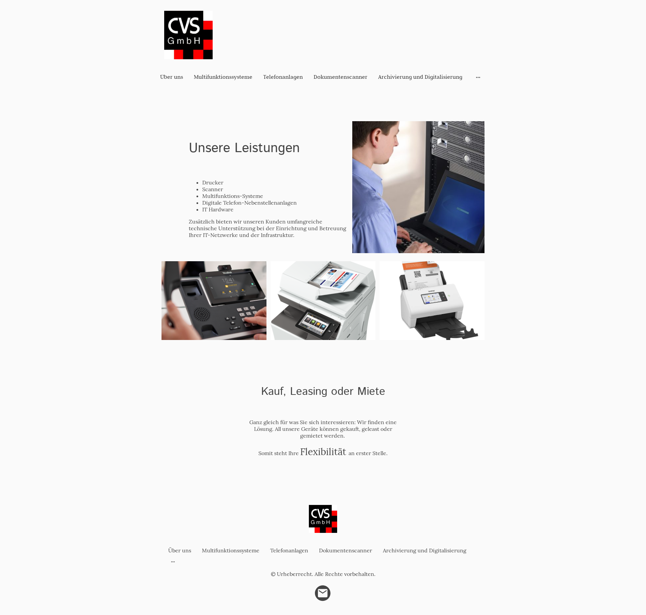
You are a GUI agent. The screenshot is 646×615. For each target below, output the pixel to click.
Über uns (171, 76)
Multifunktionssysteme (223, 76)
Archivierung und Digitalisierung (420, 76)
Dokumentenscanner (340, 76)
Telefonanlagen (283, 76)
